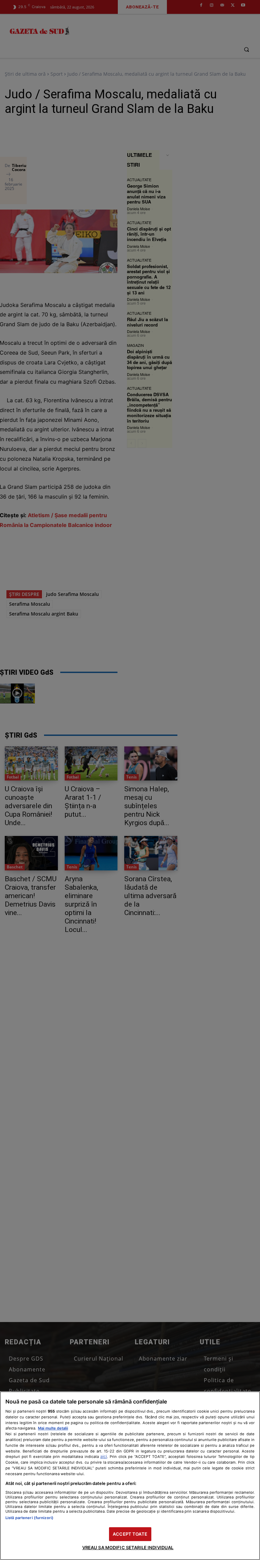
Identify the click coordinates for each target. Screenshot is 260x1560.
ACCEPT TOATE (130, 1534)
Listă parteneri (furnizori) (29, 1517)
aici (103, 1456)
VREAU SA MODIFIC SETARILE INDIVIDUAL (128, 1547)
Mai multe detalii (53, 1428)
